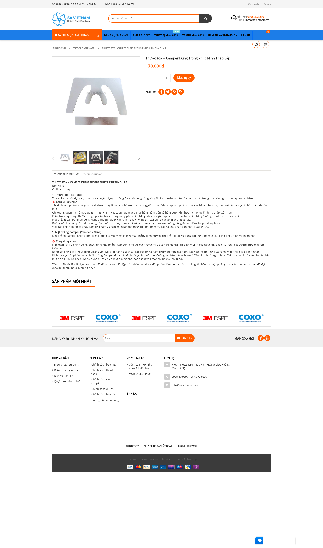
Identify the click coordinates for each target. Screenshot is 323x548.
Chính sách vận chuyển (101, 381)
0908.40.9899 (180, 376)
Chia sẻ (151, 92)
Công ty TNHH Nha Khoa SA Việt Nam (140, 366)
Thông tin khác (93, 174)
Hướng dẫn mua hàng (105, 400)
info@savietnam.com (185, 385)
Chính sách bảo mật (103, 364)
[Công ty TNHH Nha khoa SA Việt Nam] (71, 19)
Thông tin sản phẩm (66, 174)
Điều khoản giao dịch (67, 370)
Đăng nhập (253, 3)
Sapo (195, 459)
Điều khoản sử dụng (66, 364)
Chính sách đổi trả (102, 389)
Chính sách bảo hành (104, 394)
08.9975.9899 (199, 376)
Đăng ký (267, 3)
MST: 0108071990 (140, 374)
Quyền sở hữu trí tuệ (67, 381)
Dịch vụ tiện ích (63, 375)
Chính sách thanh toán (102, 372)
